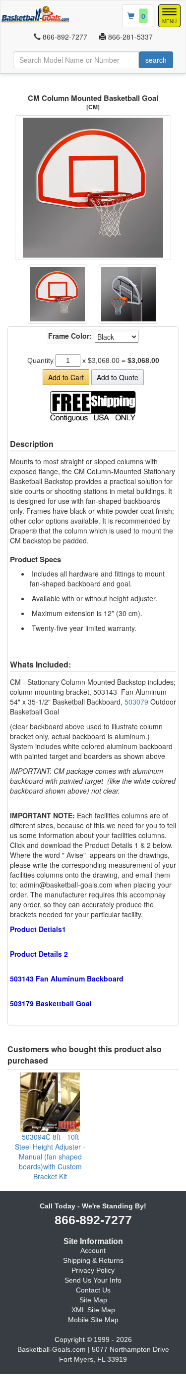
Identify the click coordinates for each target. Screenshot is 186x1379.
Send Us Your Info (93, 1280)
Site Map (93, 1300)
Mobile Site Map (93, 1320)
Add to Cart (66, 377)
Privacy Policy (93, 1270)
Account (93, 1250)
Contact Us (93, 1290)
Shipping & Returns (93, 1260)
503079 (136, 702)
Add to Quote (117, 377)
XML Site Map (93, 1310)
